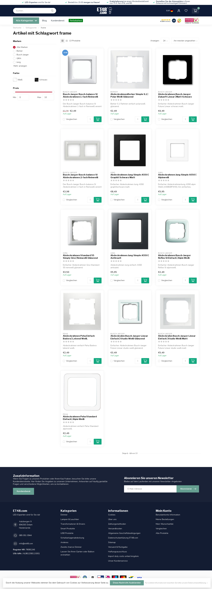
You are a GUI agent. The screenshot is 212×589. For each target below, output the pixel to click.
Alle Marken (22, 47)
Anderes (64, 542)
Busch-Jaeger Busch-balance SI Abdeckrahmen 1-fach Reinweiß (80, 95)
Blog (44, 20)
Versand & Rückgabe (117, 547)
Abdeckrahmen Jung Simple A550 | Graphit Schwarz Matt (129, 176)
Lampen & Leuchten (70, 519)
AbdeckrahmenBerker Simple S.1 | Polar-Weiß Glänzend (129, 95)
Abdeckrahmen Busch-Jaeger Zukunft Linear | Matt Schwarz (175, 95)
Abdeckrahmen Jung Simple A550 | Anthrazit (129, 256)
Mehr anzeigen (20, 66)
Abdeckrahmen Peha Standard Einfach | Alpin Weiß (80, 417)
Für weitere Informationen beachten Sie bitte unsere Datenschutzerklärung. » (176, 583)
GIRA (19, 58)
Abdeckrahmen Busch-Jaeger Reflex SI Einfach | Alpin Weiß (174, 256)
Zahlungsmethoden (117, 524)
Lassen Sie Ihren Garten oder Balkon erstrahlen (77, 553)
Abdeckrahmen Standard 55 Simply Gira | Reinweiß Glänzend (80, 256)
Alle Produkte (162, 533)
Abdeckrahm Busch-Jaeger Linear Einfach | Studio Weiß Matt (177, 337)
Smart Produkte (68, 528)
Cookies (111, 514)
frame (43, 28)
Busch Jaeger (23, 55)
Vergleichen (71, 119)
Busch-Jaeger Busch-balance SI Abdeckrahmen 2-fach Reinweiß (80, 176)
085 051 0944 (25, 535)
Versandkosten (115, 528)
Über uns (112, 519)
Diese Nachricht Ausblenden (127, 582)
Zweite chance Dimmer (71, 547)
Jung (19, 62)
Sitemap (112, 542)
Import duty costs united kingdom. (123, 556)
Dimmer (64, 514)
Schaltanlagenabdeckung (72, 537)
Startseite (17, 28)
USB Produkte (67, 533)
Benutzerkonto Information (168, 514)
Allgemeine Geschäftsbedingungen (124, 533)
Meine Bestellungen (165, 519)
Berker (20, 51)
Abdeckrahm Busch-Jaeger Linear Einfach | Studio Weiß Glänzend (129, 337)
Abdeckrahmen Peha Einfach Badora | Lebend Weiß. (79, 337)
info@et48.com (26, 543)
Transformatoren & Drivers (73, 524)
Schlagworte (31, 28)
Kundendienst (57, 20)
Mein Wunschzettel (164, 524)
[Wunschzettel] (186, 11)
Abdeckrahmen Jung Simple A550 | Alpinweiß (177, 176)
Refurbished (76, 20)
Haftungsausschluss (117, 551)
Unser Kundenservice (118, 560)
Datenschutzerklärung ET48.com (123, 537)
